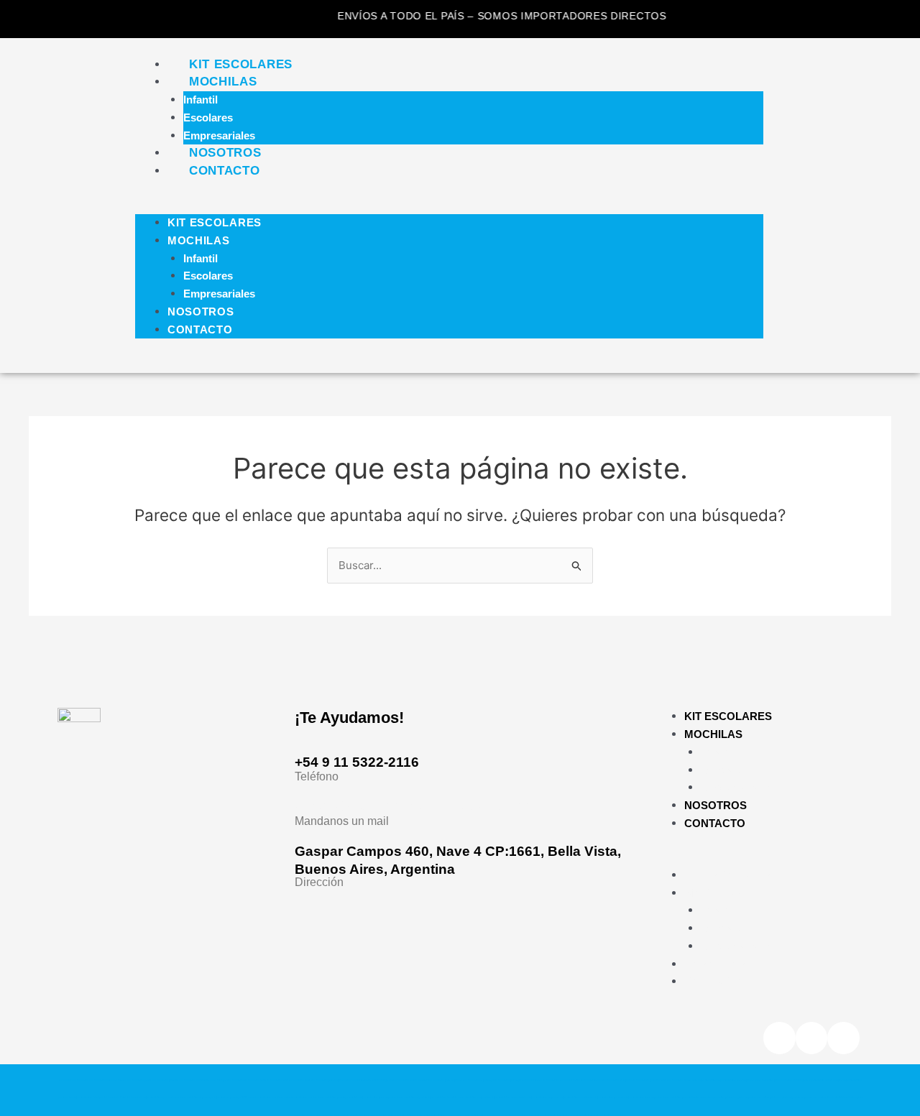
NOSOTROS (225, 153)
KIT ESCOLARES (241, 64)
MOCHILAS (223, 81)
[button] (449, 205)
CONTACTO (224, 170)
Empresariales (219, 135)
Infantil (200, 99)
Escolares (208, 117)
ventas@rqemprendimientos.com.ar (413, 805)
